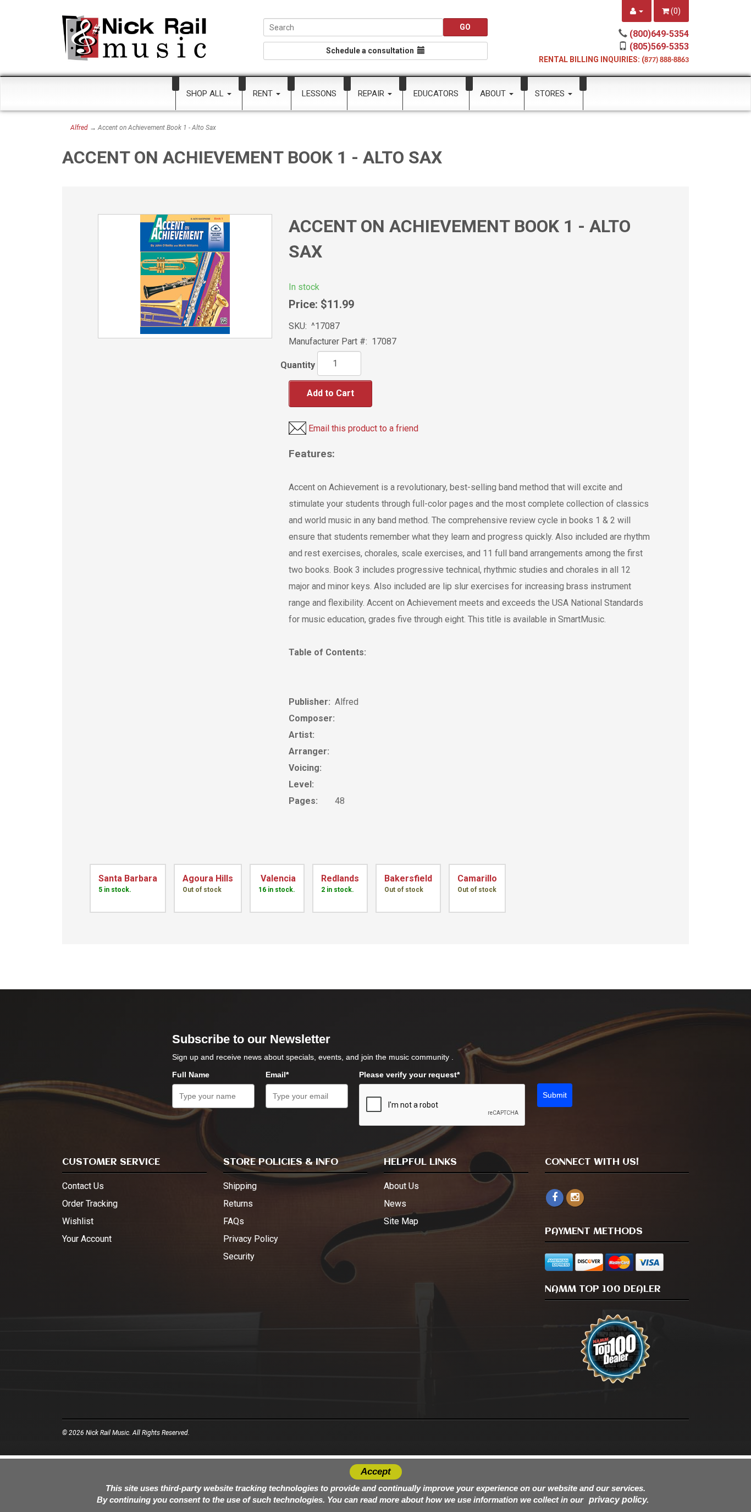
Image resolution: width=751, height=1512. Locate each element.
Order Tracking (90, 1203)
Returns (238, 1203)
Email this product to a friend (363, 428)
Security (239, 1256)
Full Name (190, 1074)
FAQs (233, 1221)
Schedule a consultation (371, 50)
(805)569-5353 (659, 46)
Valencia (277, 878)
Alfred (79, 128)
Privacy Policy (250, 1239)
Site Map (401, 1221)
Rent (264, 93)
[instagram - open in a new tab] (575, 1197)
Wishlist (77, 1221)
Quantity (297, 365)
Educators (436, 93)
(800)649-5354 (659, 34)
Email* (277, 1074)
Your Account (87, 1239)
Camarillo (477, 878)
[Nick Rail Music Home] (134, 38)
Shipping (240, 1186)
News (395, 1203)
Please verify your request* (409, 1074)
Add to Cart (330, 393)
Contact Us (83, 1186)
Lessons (319, 93)
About (494, 93)
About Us (401, 1186)
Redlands (340, 878)
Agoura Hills (208, 878)
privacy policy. (619, 1499)
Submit (555, 1095)
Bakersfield (408, 878)
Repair (372, 93)
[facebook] (555, 1197)
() (675, 11)
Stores (551, 93)
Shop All (206, 93)
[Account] (636, 11)
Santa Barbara (127, 878)
